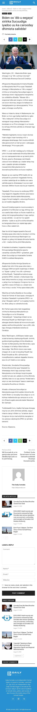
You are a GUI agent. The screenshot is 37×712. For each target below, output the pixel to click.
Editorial (9, 9)
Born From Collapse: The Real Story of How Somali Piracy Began (23, 530)
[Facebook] (11, 39)
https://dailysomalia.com (18, 487)
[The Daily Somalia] (3, 34)
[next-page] (6, 538)
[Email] (25, 39)
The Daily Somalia (10, 34)
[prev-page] (3, 538)
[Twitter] (15, 39)
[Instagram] (18, 699)
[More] (29, 39)
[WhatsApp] (20, 39)
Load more (18, 656)
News (9, 13)
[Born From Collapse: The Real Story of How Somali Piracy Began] (7, 530)
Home (4, 9)
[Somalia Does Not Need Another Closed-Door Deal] (7, 504)
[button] (3, 3)
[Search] (34, 3)
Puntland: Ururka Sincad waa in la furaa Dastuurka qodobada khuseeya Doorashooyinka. (27, 456)
